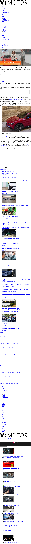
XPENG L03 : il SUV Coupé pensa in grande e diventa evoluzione (8, 336)
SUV (2, 408)
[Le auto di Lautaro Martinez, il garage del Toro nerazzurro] (16, 522)
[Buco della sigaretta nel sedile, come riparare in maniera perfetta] (16, 530)
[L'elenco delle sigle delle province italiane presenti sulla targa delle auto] (16, 469)
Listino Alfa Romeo (5, 169)
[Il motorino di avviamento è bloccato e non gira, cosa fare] (16, 490)
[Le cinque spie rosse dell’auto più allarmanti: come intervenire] (16, 538)
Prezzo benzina (3, 44)
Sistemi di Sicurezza (4, 421)
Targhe (2, 419)
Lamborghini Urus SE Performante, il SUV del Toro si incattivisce (8, 376)
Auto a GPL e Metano (5, 7)
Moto (2, 9)
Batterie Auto (3, 430)
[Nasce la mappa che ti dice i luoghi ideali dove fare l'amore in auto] (16, 475)
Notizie (2, 34)
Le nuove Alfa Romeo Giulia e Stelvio (4, 136)
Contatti (2, 22)
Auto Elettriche (5, 390)
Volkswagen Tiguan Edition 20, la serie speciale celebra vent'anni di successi (9, 354)
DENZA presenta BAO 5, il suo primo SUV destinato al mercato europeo (9, 383)
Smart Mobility (3, 16)
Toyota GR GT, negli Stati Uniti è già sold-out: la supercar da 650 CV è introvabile (10, 372)
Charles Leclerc (3, 429)
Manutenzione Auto (4, 416)
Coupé (2, 410)
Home (2, 46)
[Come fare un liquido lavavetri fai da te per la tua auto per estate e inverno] (16, 517)
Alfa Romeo (1, 169)
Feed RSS (8, 438)
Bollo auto (3, 418)
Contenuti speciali (2, 438)
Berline (2, 409)
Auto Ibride (4, 8)
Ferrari (2, 427)
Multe (2, 423)
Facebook (3, 81)
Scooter (2, 413)
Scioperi (4, 32)
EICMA (2, 415)
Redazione (3, 400)
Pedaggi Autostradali (4, 422)
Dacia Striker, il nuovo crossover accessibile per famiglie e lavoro (8, 347)
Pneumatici (3, 417)
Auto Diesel (3, 406)
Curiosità (3, 21)
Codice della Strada (5, 397)
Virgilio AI (3, 14)
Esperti (2, 40)
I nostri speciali (3, 38)
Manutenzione (4, 11)
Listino (4, 388)
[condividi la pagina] (0, 74)
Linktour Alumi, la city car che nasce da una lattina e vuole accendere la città (9, 343)
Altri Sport (4, 19)
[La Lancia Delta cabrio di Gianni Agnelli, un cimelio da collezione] (16, 509)
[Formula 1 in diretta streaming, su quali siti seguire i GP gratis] (16, 464)
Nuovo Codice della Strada (5, 45)
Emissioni (3, 431)
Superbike (3, 414)
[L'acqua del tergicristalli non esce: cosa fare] (16, 525)
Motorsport (3, 17)
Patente (4, 398)
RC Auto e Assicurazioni (6, 12)
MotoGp (3, 426)
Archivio (11, 438)
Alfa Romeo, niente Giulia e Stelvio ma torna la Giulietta (8, 172)
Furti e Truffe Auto (4, 424)
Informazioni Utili (4, 396)
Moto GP (4, 18)
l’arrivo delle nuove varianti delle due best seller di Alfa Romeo (16, 99)
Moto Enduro (3, 411)
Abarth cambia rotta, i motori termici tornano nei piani (6, 365)
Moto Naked (3, 412)
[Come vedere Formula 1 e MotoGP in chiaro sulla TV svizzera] (16, 456)
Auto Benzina (3, 405)
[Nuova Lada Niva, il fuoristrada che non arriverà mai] (16, 499)
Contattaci (5, 438)
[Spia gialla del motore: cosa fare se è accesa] (16, 480)
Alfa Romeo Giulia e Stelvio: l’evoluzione (6, 92)
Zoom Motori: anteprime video (5, 20)
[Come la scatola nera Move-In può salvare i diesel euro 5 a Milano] (16, 485)
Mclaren (2, 428)
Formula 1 (4, 36)
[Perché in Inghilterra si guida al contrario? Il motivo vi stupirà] (16, 482)
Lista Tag (3, 403)
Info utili (3, 10)
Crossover (3, 407)
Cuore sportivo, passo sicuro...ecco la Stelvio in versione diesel (9, 174)
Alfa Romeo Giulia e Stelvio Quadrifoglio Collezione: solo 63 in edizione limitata (11, 173)
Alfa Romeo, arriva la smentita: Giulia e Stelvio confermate (9, 171)
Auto (2, 6)
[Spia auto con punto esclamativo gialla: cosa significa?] (16, 451)
